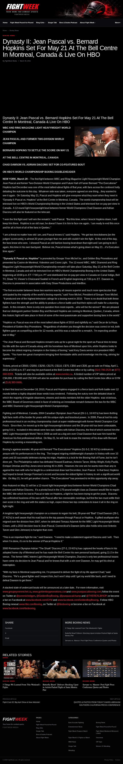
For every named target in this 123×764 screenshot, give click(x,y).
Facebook (8, 628)
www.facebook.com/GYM (39, 600)
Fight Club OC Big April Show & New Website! (21, 702)
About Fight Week (87, 22)
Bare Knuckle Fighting (76, 722)
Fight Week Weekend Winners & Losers (107, 732)
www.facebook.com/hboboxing (19, 608)
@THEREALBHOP (96, 596)
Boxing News (14, 30)
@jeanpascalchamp (70, 596)
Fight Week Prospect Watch (78, 731)
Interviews (99, 737)
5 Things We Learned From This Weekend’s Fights (83, 628)
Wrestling (71, 750)
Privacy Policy (108, 760)
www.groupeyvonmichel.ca (17, 591)
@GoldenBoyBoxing (47, 596)
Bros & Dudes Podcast (68, 22)
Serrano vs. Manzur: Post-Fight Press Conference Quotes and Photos (90, 640)
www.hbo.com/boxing (30, 604)
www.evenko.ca (64, 374)
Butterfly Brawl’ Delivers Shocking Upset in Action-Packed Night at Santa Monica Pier (91, 634)
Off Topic (99, 742)
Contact (117, 760)
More (117, 22)
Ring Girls (40, 22)
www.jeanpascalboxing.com (86, 591)
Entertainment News (75, 727)
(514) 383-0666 (13, 382)
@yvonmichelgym (25, 596)
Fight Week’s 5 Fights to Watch (79, 737)
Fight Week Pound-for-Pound (21, 22)
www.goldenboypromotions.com (50, 591)
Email (7, 638)
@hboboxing (63, 604)
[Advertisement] (61, 86)
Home (5, 22)
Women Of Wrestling (103, 746)
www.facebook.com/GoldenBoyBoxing (78, 600)
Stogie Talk (52, 22)
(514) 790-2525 (103, 370)
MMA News (72, 742)
